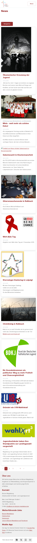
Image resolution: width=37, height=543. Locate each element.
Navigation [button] (7, 24)
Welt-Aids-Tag (9, 237)
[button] (17, 540)
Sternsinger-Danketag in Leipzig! (18, 280)
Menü (31, 4)
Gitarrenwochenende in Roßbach (18, 201)
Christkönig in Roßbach (13, 324)
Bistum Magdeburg (8, 514)
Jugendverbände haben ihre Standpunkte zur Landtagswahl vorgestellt (17, 443)
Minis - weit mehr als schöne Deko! (16, 124)
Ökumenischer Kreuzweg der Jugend (16, 76)
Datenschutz (6, 516)
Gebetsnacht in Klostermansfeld (18, 155)
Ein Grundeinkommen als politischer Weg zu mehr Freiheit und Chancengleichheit (18, 372)
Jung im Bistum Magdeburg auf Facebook (15, 521)
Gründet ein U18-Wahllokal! (15, 407)
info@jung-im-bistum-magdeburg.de (17, 506)
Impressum (5, 518)
